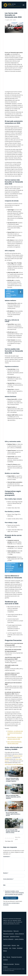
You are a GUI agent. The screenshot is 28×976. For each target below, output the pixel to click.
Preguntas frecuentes (16, 957)
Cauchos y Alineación (8, 939)
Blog (4, 957)
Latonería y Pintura (14, 936)
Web (4, 885)
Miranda (14, 945)
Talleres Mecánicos (8, 931)
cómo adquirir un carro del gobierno (14, 764)
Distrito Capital (7, 945)
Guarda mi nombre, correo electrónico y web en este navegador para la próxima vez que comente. (14, 892)
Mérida (5, 951)
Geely (20, 759)
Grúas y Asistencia (19, 933)
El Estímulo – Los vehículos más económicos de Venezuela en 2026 (15, 732)
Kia (5, 761)
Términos (17, 964)
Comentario (6, 856)
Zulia (18, 945)
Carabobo (5, 948)
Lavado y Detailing (19, 939)
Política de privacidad (8, 964)
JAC (8, 761)
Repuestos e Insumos (8, 933)
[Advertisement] (14, 43)
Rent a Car (16, 931)
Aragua (14, 948)
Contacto (5, 959)
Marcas (8, 957)
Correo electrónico (8, 879)
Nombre (5, 873)
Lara (10, 948)
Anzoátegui (20, 948)
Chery (17, 759)
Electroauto (6, 936)
